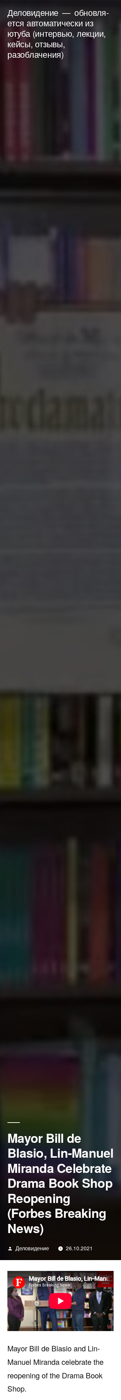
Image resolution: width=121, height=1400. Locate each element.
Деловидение (32, 12)
